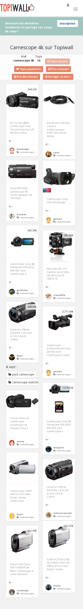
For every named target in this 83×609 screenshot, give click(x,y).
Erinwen (21, 214)
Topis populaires (30, 69)
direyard (58, 447)
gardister (22, 290)
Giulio (57, 585)
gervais (57, 218)
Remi (20, 355)
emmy (20, 441)
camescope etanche (25, 382)
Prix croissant (59, 69)
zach (56, 152)
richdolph (23, 590)
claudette (59, 294)
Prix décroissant (27, 76)
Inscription (67, 23)
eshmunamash (62, 513)
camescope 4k (28, 152)
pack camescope (22, 374)
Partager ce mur (58, 76)
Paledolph (23, 149)
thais (20, 514)
